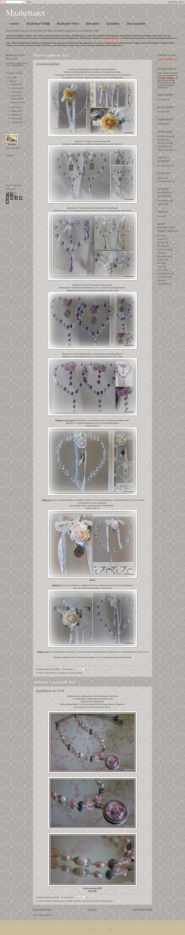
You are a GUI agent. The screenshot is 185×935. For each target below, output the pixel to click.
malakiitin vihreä (164, 249)
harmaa (160, 236)
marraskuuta (16, 88)
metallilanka (63, 673)
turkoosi (161, 270)
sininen (160, 267)
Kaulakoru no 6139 (50, 691)
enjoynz (91, 930)
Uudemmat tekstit (42, 909)
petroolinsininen (164, 256)
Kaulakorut (112, 23)
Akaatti (48, 901)
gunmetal (68, 901)
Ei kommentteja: (67, 897)
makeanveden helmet (91, 901)
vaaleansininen (163, 277)
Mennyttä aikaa (106, 901)
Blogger (111, 930)
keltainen (161, 239)
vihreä (160, 280)
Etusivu (14, 23)
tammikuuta (15, 122)
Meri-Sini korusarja (165, 150)
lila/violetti (161, 242)
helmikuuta (15, 118)
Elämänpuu (162, 140)
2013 (11, 78)
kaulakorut (162, 112)
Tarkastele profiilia (13, 148)
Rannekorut (92, 23)
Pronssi (160, 216)
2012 (11, 81)
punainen (161, 260)
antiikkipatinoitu (58, 901)
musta (160, 253)
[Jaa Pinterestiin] (88, 669)
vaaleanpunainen (164, 273)
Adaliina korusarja (164, 136)
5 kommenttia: (68, 669)
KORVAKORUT (164, 124)
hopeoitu (161, 178)
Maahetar (12, 144)
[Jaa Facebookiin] (86, 669)
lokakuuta (15, 92)
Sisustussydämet (136, 23)
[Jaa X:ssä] (83, 669)
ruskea (160, 263)
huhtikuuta (15, 115)
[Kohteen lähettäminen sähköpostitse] (78, 669)
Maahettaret (25, 12)
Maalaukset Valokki (38, 23)
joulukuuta (15, 84)
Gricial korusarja (164, 143)
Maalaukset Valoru (67, 23)
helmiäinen (77, 901)
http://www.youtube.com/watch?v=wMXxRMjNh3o (16, 64)
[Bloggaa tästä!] (81, 669)
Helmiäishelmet (51, 673)
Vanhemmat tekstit (142, 909)
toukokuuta (15, 111)
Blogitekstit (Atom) (45, 915)
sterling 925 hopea (165, 181)
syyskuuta (15, 96)
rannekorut (162, 99)
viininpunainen (163, 284)
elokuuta (14, 107)
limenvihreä (162, 246)
